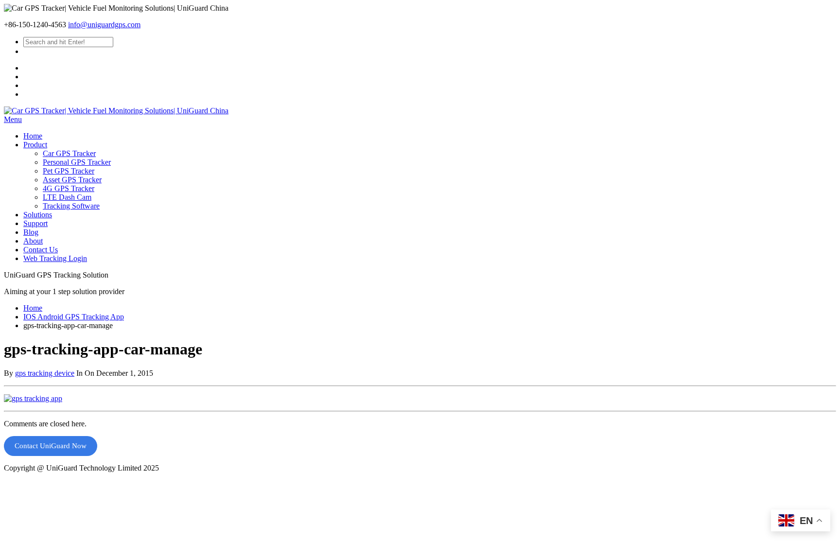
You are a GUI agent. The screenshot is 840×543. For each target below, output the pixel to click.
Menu (13, 119)
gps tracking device (44, 373)
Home (32, 308)
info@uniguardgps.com (104, 24)
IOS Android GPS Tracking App (73, 317)
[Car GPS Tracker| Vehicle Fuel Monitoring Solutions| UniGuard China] (116, 110)
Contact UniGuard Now (51, 446)
